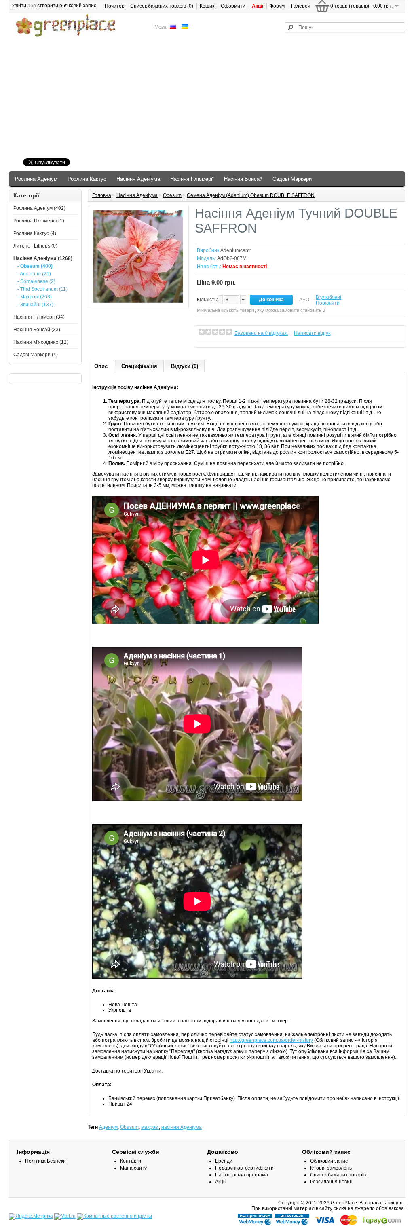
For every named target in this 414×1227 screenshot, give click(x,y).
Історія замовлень (331, 1168)
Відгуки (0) (184, 366)
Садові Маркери (292, 179)
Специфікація (139, 366)
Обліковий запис (329, 1161)
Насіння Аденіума (138, 179)
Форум (277, 6)
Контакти (130, 1161)
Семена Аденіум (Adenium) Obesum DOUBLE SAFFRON (251, 195)
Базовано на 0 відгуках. (261, 333)
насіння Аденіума (181, 1127)
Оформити (233, 6)
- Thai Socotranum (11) (42, 289)
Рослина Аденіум (36, 179)
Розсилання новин (331, 1182)
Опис (101, 366)
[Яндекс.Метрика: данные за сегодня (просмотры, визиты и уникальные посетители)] (31, 1216)
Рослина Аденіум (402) (39, 208)
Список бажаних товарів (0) (161, 6)
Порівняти (328, 303)
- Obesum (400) (35, 266)
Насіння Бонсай (243, 179)
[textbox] (345, 27)
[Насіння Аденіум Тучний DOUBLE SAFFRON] (138, 301)
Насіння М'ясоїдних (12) (40, 342)
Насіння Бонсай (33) (36, 329)
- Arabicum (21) (34, 274)
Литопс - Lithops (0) (35, 246)
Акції (220, 1182)
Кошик (207, 6)
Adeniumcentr (235, 250)
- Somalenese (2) (36, 281)
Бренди (223, 1161)
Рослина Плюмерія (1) (38, 221)
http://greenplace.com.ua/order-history (271, 1040)
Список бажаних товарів (338, 1175)
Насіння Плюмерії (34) (39, 317)
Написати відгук (312, 333)
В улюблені (328, 297)
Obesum (172, 195)
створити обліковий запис (66, 5)
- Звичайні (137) (35, 304)
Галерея (300, 6)
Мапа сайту (133, 1168)
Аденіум (108, 1127)
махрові (150, 1127)
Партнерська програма (241, 1175)
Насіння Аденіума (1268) (42, 258)
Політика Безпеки (45, 1161)
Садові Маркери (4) (35, 355)
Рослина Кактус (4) (34, 233)
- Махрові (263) (34, 297)
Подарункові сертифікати (244, 1168)
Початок (114, 6)
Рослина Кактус (87, 179)
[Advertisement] (207, 98)
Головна (101, 195)
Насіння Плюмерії (192, 179)
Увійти (19, 5)
